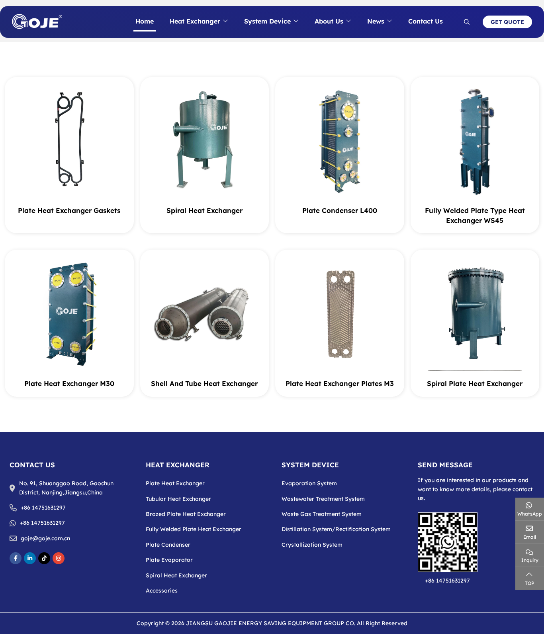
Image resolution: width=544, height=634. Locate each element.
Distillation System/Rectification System (336, 529)
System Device (267, 21)
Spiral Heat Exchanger (204, 210)
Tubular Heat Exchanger (178, 498)
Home (144, 21)
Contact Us (425, 21)
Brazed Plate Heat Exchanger (186, 514)
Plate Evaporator (169, 559)
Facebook (16, 558)
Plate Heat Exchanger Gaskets (69, 210)
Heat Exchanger (195, 21)
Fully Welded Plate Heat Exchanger (193, 529)
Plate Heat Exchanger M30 (69, 383)
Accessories (162, 590)
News (375, 21)
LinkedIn (30, 558)
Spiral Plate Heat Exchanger (474, 383)
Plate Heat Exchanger (175, 483)
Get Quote (507, 22)
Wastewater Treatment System (323, 498)
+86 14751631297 (43, 507)
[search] (467, 22)
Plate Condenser (168, 544)
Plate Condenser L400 (339, 210)
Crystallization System (312, 544)
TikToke (44, 558)
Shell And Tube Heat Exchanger (204, 383)
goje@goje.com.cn (45, 538)
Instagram (59, 558)
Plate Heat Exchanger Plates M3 (340, 383)
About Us (329, 21)
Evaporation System (309, 483)
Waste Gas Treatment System (322, 514)
